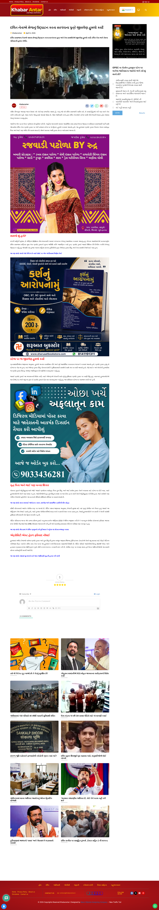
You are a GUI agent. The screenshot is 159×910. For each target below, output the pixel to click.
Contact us (44, 2)
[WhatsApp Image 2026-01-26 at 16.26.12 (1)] (129, 58)
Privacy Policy (19, 2)
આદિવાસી (63, 10)
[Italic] (32, 608)
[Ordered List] (41, 608)
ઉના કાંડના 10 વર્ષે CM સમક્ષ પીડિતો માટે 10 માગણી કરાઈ (84, 715)
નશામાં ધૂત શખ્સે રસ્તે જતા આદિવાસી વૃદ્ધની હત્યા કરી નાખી (40, 556)
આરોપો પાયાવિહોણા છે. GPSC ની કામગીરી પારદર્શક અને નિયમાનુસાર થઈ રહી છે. (131, 101)
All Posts (23, 107)
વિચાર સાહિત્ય (100, 10)
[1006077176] (59, 356)
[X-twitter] (135, 893)
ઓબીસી (71, 10)
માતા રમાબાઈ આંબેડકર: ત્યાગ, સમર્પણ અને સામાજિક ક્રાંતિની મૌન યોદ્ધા (44, 503)
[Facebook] (131, 893)
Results (142, 113)
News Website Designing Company (94, 902)
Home (11, 2)
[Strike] (38, 608)
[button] (146, 10)
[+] (59, 608)
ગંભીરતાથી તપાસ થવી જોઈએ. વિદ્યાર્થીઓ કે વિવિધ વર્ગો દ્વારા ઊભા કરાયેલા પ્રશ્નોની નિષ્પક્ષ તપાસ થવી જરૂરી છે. (129, 84)
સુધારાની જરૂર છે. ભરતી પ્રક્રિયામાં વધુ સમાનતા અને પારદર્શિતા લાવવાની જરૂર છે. (131, 93)
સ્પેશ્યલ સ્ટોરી (88, 10)
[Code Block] (50, 608)
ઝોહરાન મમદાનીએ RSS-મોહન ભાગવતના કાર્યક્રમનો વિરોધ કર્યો (85, 674)
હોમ (50, 10)
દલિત (55, 10)
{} (56, 608)
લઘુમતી (79, 10)
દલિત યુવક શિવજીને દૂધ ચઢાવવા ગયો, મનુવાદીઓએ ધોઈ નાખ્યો (83, 756)
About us (28, 2)
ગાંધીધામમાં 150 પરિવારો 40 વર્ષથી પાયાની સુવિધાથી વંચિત (32, 715)
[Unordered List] (44, 608)
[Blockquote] (47, 608)
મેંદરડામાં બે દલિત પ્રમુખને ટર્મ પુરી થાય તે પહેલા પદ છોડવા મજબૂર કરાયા (44, 529)
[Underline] (35, 608)
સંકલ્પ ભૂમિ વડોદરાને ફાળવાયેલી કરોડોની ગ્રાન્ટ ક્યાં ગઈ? (33, 755)
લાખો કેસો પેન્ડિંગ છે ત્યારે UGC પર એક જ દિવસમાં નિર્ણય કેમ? (41, 253)
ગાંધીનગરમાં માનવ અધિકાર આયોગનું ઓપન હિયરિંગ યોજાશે (31, 799)
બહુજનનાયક (111, 10)
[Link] (53, 608)
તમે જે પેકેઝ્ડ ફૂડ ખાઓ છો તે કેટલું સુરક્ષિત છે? (29, 673)
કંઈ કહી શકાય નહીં (123, 108)
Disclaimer (36, 2)
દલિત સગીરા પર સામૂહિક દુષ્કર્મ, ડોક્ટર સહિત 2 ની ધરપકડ (84, 840)
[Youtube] (139, 893)
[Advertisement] (79, 864)
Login (98, 594)
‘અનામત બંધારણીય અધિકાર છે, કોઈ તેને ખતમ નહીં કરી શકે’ (83, 799)
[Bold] (29, 608)
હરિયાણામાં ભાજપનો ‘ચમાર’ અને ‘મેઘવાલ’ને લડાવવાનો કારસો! (31, 841)
